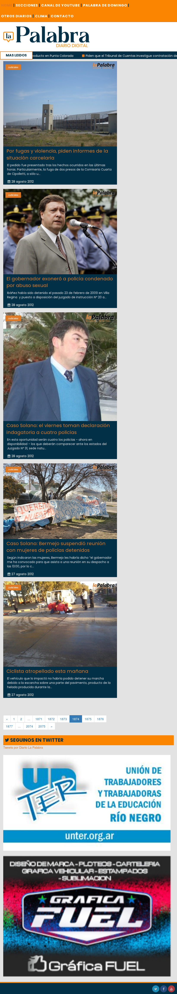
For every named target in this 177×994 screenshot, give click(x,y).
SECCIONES (28, 5)
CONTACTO (62, 16)
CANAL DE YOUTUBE (61, 5)
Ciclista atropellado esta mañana (47, 671)
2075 (41, 726)
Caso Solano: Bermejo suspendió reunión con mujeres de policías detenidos (56, 547)
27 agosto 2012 (22, 574)
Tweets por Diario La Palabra (23, 747)
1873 (63, 719)
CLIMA (42, 16)
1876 (100, 719)
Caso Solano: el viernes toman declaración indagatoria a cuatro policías (58, 429)
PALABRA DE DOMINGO (106, 5)
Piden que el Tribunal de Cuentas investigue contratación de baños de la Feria (107, 56)
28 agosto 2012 (22, 181)
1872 (51, 719)
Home (8, 5)
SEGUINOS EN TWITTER (36, 740)
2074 (29, 726)
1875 (88, 719)
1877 (9, 726)
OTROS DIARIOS (17, 16)
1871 (38, 719)
